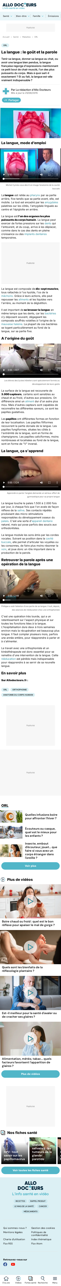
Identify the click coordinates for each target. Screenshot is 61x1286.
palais (4, 521)
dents (48, 223)
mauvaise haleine (11, 324)
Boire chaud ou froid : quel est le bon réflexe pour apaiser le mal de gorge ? (28, 923)
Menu (54, 1282)
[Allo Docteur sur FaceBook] (5, 1264)
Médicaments (30, 1211)
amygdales (51, 202)
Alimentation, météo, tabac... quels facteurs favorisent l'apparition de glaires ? (26, 1062)
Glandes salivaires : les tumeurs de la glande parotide (42, 1152)
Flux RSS (8, 1243)
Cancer (43, 1206)
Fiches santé (30, 1282)
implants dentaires (35, 234)
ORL (36, 37)
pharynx (35, 195)
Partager (13, 100)
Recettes (20, 1201)
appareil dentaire (42, 521)
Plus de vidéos (20, 879)
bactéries (50, 313)
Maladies (26, 37)
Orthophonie (19, 689)
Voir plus (30, 866)
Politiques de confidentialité (39, 1234)
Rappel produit (38, 1201)
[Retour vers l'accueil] (30, 6)
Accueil (6, 37)
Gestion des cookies (43, 1228)
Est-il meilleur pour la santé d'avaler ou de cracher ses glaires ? (29, 1015)
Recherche (43, 1282)
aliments (24, 299)
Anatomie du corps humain (18, 695)
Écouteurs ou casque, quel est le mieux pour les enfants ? (41, 832)
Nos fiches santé (22, 1133)
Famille (36, 16)
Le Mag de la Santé (24, 1206)
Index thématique (41, 1239)
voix (4, 549)
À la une (6, 1282)
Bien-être (21, 16)
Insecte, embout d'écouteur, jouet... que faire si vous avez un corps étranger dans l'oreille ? (41, 851)
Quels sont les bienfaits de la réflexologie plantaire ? (22, 969)
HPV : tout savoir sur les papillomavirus (14, 1155)
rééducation (8, 658)
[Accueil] (30, 1188)
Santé (6, 16)
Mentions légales (13, 1232)
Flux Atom (36, 1243)
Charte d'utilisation (14, 1239)
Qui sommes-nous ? (15, 1228)
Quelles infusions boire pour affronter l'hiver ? (41, 816)
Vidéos (18, 1282)
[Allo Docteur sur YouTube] (13, 1264)
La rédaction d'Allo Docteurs (33, 89)
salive (20, 510)
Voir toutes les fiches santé (30, 1170)
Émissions (53, 16)
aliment (29, 401)
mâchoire (7, 295)
